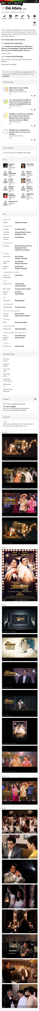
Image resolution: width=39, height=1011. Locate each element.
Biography (19, 56)
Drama (8, 56)
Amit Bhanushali (20, 335)
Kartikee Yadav (20, 338)
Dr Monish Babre (20, 229)
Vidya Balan (19, 43)
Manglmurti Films (20, 234)
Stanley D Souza (20, 307)
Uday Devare (19, 275)
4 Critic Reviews (8, 82)
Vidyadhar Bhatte (20, 329)
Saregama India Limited (23, 289)
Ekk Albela (14, 8)
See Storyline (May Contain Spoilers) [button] (13, 40)
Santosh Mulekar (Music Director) (19, 50)
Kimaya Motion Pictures (23, 232)
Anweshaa (18, 292)
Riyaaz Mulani (28, 180)
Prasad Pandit (11, 180)
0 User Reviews (8, 148)
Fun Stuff (6, 417)
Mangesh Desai (9, 43)
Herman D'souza (29, 172)
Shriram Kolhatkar (29, 187)
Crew (4, 214)
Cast (4, 160)
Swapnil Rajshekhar (12, 195)
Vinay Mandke (19, 294)
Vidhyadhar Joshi (30, 195)
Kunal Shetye (19, 237)
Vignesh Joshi (13, 201)
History (13, 56)
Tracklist (6, 399)
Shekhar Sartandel (21, 222)
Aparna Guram (19, 314)
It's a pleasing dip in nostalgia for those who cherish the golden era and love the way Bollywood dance (20, 102)
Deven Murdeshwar (21, 322)
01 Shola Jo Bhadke (9, 406)
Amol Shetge (19, 256)
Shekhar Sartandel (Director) (14, 46)
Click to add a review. (23, 153)
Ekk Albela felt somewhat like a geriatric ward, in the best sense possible (19, 132)
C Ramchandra (19, 284)
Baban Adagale (19, 300)
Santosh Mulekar (20, 286)
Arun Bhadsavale (12, 172)
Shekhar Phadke (11, 187)
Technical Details (9, 354)
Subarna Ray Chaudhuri (22, 316)
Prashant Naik (19, 346)
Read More (6, 76)
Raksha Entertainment (22, 250)
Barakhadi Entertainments (23, 246)
